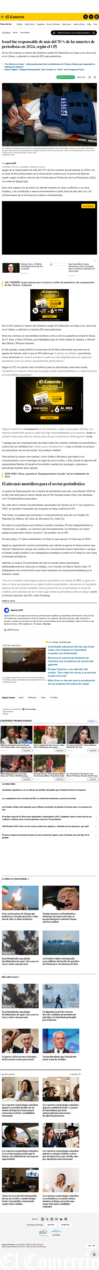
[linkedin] (61, 1219)
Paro (95, 24)
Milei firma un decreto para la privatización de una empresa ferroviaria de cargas (71, 682)
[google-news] (65, 1219)
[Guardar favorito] (89, 77)
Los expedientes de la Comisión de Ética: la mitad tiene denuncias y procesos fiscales (39, 798)
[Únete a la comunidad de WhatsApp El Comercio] (65, 77)
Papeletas (41, 24)
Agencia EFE (10, 163)
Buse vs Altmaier (53, 24)
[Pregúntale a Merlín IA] (94, 1254)
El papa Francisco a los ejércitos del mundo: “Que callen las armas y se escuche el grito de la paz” (72, 672)
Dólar (89, 24)
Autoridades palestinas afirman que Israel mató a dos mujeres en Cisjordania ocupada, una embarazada (71, 650)
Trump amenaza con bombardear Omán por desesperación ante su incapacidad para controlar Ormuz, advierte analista (60, 917)
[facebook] (42, 1219)
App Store (50, 1225)
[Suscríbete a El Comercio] (90, 16)
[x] (47, 1219)
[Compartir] (94, 77)
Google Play (65, 1225)
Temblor (19, 24)
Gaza (43, 697)
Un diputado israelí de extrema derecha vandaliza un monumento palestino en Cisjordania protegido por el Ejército (59, 1015)
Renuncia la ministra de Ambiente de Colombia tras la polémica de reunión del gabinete (70, 661)
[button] (24, 659)
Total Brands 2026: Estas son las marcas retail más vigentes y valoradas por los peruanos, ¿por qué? (45, 826)
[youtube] (56, 1219)
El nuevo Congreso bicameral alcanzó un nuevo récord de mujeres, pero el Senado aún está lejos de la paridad (45, 836)
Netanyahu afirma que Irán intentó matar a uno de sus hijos (59, 1058)
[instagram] (51, 1219)
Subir (90, 1246)
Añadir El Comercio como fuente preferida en (73, 33)
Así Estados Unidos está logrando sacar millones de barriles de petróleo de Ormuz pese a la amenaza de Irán (47, 808)
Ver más (47, 624)
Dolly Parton (30, 24)
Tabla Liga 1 (67, 24)
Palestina (32, 697)
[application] (24, 660)
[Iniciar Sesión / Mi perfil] (96, 16)
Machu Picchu (79, 24)
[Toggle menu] (2, 16)
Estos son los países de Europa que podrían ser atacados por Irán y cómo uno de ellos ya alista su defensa (20, 916)
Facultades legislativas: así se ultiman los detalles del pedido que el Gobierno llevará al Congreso (44, 790)
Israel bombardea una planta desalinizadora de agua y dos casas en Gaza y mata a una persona (20, 961)
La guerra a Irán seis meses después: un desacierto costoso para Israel (19, 1058)
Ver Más (53, 697)
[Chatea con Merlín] (85, 16)
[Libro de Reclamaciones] (56, 1232)
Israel (21, 697)
